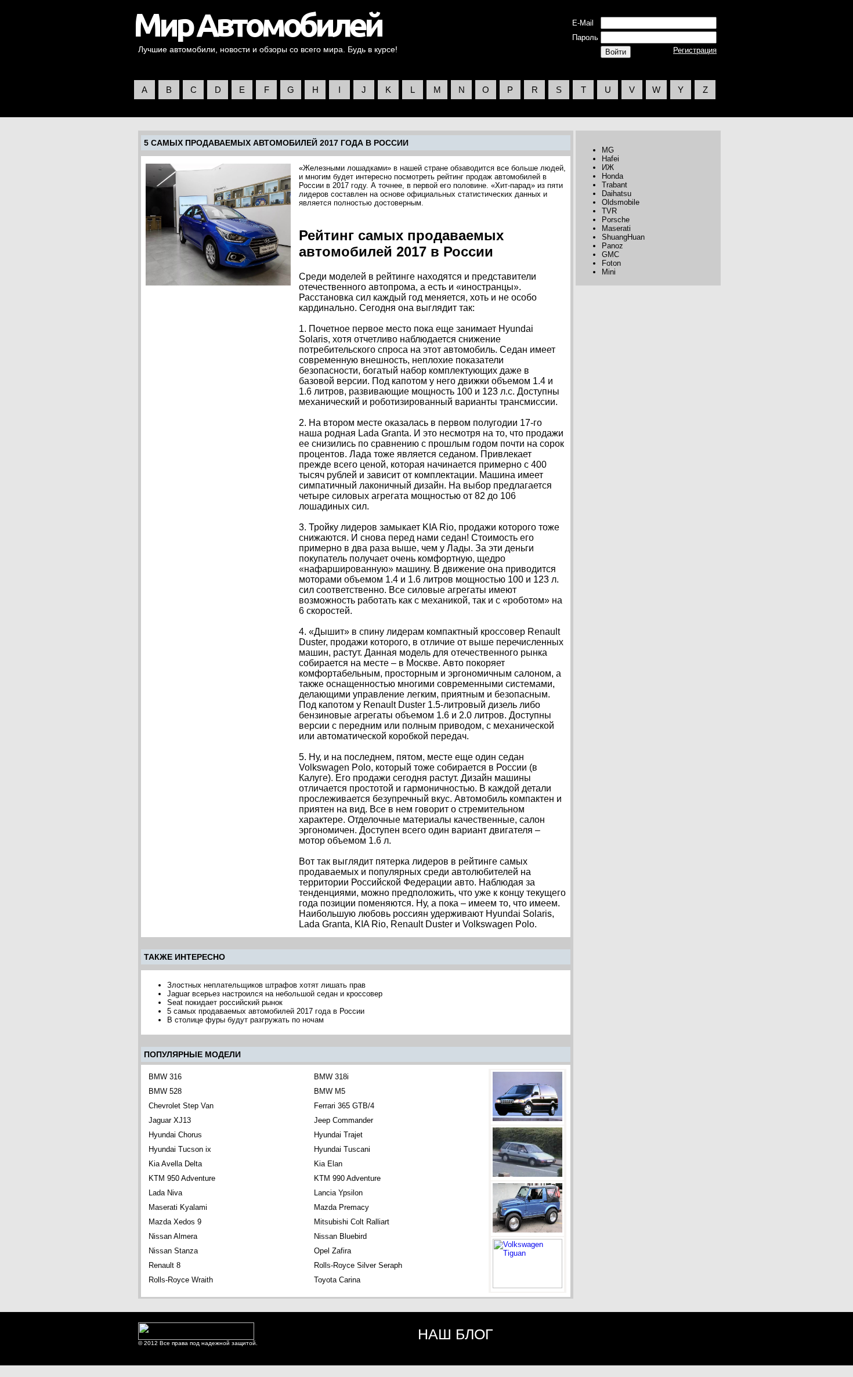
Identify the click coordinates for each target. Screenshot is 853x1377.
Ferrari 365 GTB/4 (344, 1105)
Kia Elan (328, 1163)
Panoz (612, 245)
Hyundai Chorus (175, 1134)
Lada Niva (165, 1192)
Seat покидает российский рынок (225, 1002)
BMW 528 (165, 1091)
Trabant (614, 184)
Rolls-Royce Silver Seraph (358, 1265)
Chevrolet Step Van (181, 1105)
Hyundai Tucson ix (180, 1149)
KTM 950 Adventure (182, 1178)
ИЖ (608, 167)
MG (608, 150)
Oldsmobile (620, 202)
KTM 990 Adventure (347, 1178)
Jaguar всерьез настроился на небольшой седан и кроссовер (274, 993)
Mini (609, 272)
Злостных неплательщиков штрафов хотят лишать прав (266, 985)
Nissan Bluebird (340, 1236)
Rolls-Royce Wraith (181, 1279)
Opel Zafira (332, 1250)
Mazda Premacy (341, 1207)
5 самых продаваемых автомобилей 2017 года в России (265, 1011)
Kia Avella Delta (175, 1163)
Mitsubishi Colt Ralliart (351, 1221)
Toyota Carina (337, 1279)
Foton (611, 263)
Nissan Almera (173, 1236)
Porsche (616, 219)
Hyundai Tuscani (342, 1149)
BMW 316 (165, 1076)
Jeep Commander (343, 1120)
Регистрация (695, 50)
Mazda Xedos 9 (175, 1221)
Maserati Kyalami (178, 1207)
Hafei (610, 158)
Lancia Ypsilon (338, 1192)
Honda (612, 176)
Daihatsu (616, 193)
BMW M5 (329, 1091)
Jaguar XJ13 (170, 1120)
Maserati (616, 228)
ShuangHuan (623, 237)
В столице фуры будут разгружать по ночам (245, 1019)
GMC (610, 254)
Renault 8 (164, 1265)
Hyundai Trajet (338, 1134)
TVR (609, 211)
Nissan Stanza (173, 1250)
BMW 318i (331, 1076)
